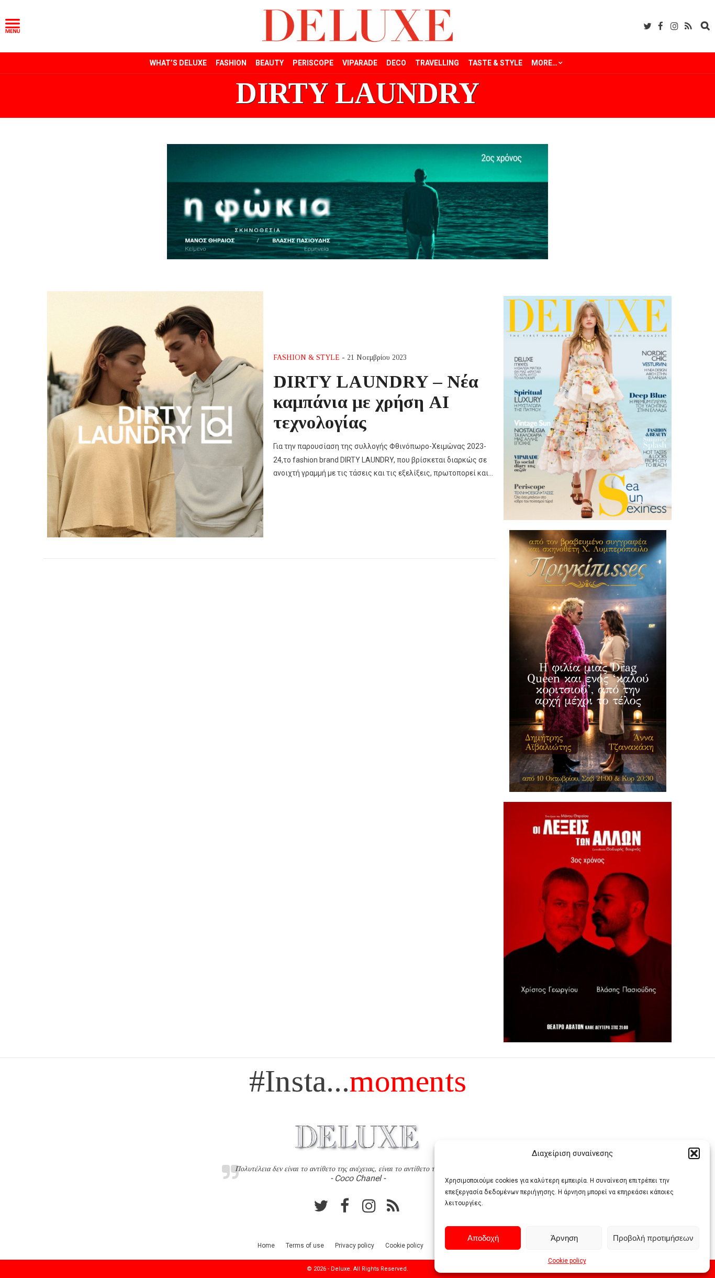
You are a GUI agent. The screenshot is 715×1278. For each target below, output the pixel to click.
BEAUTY (269, 63)
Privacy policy (354, 1245)
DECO (396, 63)
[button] (694, 1153)
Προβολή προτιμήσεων (653, 1237)
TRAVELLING (437, 63)
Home (266, 1245)
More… (544, 63)
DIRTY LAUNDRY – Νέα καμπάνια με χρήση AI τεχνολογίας (375, 401)
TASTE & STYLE (495, 63)
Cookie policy (567, 1260)
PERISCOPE (313, 63)
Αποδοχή (483, 1237)
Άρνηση (564, 1237)
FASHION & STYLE (306, 357)
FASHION (231, 63)
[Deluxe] (357, 40)
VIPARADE (359, 63)
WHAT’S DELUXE (178, 63)
